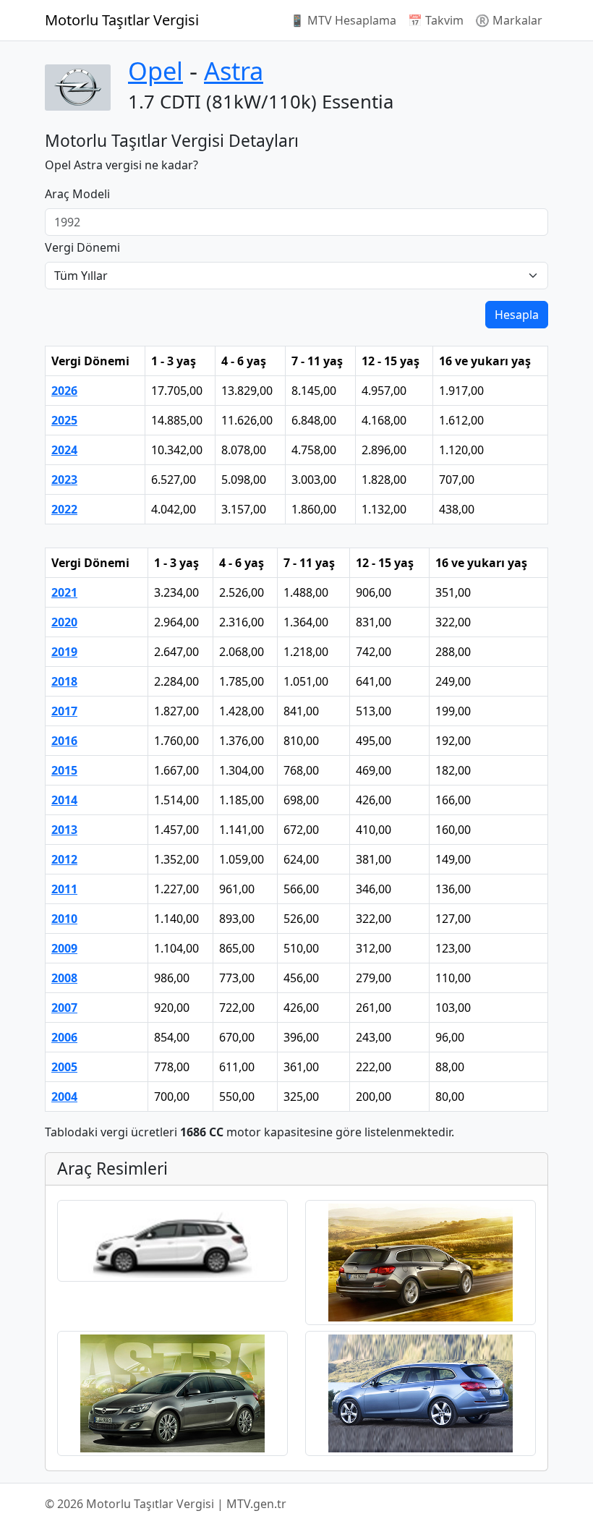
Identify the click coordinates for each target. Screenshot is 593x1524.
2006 (64, 1037)
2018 (64, 681)
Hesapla (517, 315)
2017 (64, 711)
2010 (64, 919)
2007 (64, 1008)
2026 (64, 391)
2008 (64, 978)
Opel (155, 71)
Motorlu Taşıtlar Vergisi (122, 20)
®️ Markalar (508, 20)
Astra (233, 71)
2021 (64, 592)
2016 (64, 741)
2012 (64, 859)
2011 (64, 889)
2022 (64, 509)
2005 (64, 1067)
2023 (64, 480)
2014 (64, 800)
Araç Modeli (77, 194)
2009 (64, 948)
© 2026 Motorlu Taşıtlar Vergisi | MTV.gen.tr (165, 1504)
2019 (64, 652)
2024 (64, 450)
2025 (64, 420)
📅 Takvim (436, 20)
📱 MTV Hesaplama (343, 20)
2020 (64, 622)
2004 (64, 1096)
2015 (64, 770)
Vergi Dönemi (82, 247)
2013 (64, 830)
